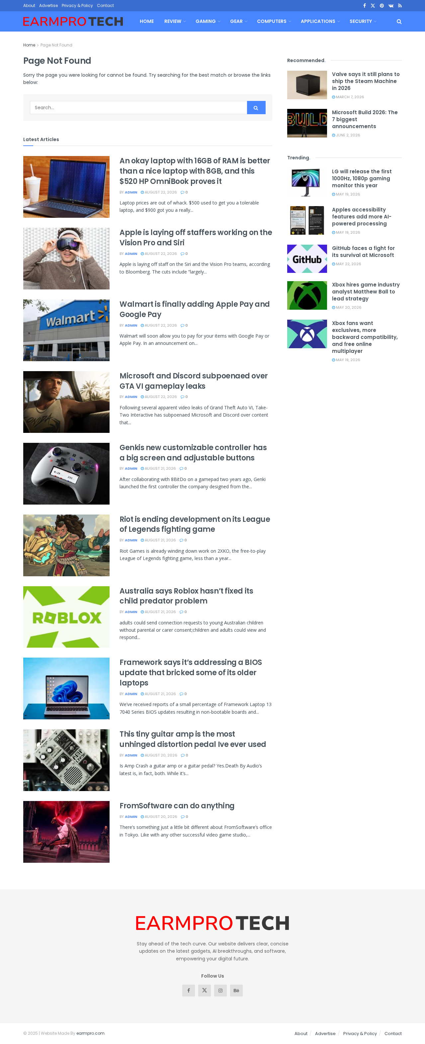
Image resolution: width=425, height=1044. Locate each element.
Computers (272, 21)
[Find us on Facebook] (364, 6)
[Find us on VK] (390, 6)
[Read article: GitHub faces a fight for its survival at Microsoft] (307, 259)
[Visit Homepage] (73, 21)
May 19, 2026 (347, 194)
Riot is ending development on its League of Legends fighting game (195, 524)
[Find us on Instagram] (220, 991)
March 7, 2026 (349, 97)
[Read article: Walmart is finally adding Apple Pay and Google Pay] (66, 330)
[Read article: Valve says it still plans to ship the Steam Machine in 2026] (307, 85)
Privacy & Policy (77, 5)
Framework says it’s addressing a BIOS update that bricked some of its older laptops (191, 672)
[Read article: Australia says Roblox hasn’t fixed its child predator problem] (66, 617)
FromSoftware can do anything (177, 806)
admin (131, 192)
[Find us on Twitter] (373, 6)
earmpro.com (90, 1033)
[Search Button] (399, 21)
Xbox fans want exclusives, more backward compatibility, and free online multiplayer (365, 337)
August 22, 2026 (160, 192)
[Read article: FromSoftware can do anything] (66, 832)
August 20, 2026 (160, 755)
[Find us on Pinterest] (382, 6)
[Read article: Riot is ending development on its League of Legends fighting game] (66, 545)
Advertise (48, 5)
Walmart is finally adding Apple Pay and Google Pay (195, 309)
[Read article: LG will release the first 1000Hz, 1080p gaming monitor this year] (307, 182)
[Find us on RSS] (400, 6)
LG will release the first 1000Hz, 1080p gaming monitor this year (362, 178)
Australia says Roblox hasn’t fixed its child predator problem (186, 596)
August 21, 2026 (160, 468)
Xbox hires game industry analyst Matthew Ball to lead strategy (366, 291)
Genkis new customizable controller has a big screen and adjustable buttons (193, 452)
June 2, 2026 (347, 135)
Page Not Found (56, 45)
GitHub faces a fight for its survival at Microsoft (363, 252)
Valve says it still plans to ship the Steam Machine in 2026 (366, 81)
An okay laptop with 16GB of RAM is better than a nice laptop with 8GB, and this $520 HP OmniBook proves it (195, 171)
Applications (318, 21)
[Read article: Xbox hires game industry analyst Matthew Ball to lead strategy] (307, 295)
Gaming (206, 21)
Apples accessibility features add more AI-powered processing (361, 216)
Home (147, 21)
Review (172, 21)
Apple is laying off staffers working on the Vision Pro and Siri (196, 237)
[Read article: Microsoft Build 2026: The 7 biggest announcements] (307, 123)
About (29, 5)
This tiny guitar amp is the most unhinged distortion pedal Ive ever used (193, 739)
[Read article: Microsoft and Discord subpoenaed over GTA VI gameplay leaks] (66, 402)
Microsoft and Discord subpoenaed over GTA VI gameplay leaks (194, 381)
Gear (236, 21)
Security (361, 21)
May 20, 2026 (348, 307)
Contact (105, 5)
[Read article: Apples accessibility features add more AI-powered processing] (307, 220)
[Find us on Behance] (236, 991)
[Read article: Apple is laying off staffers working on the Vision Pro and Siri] (66, 258)
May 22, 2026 (348, 264)
